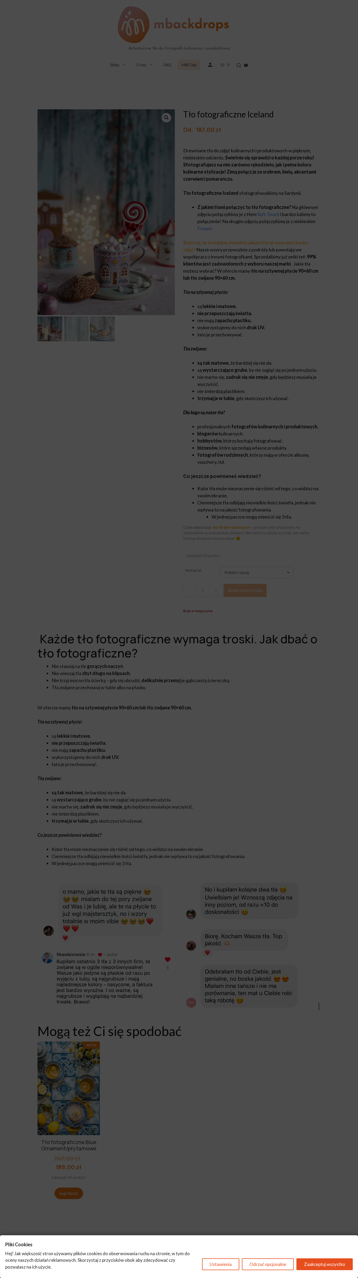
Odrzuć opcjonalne (267, 1264)
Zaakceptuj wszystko (324, 1264)
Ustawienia (221, 1264)
